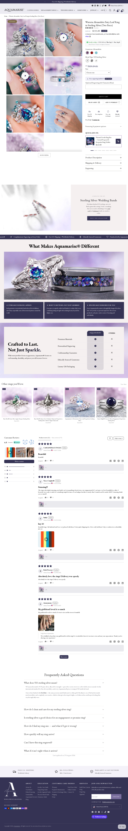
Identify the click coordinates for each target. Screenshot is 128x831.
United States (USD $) (116, 5)
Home (5, 16)
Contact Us (71, 792)
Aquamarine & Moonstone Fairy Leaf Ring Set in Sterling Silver (79, 419)
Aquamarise (17, 826)
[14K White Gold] (96, 61)
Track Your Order (72, 787)
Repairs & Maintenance (58, 790)
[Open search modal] (110, 10)
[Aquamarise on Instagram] (95, 5)
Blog (27, 799)
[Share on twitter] (114, 461)
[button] (63, 37)
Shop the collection (98, 218)
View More (123, 384)
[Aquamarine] (96, 53)
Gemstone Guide (42, 797)
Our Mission (29, 790)
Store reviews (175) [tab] (57, 438)
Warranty (54, 787)
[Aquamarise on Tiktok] (103, 5)
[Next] (106, 10)
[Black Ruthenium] (92, 61)
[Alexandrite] (87, 53)
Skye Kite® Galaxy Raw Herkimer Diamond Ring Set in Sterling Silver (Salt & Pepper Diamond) (48, 419)
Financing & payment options (95, 126)
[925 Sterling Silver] (87, 61)
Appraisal (82, 794)
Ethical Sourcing (30, 792)
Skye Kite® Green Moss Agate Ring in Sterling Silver (16, 419)
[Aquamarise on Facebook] (92, 5)
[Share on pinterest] (118, 461)
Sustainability (29, 794)
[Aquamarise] (14, 10)
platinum (95, 211)
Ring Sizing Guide (43, 790)
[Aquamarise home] (14, 789)
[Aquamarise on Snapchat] (100, 5)
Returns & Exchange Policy (59, 792)
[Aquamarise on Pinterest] (98, 5)
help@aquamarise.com (108, 802)
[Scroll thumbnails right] (31, 452)
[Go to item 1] (10, 452)
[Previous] (45, 1)
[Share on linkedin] (122, 461)
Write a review (19, 461)
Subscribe (116, 796)
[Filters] (110, 438)
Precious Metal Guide (43, 794)
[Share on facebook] (110, 461)
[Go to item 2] (21, 452)
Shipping (54, 794)
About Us (28, 787)
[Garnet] (92, 53)
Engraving (82, 792)
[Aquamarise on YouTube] (105, 5)
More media (44, 155)
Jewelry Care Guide (43, 787)
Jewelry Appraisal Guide (44, 792)
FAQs (53, 797)
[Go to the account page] (114, 10)
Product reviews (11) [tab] (44, 438)
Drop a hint (92, 102)
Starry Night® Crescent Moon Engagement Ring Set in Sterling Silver (111, 419)
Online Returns (72, 790)
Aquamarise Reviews (31, 797)
